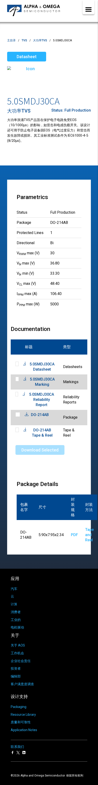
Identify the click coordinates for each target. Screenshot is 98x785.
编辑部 (16, 676)
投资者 (16, 668)
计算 (14, 604)
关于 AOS (18, 645)
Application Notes (24, 730)
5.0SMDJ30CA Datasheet (41, 367)
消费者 (16, 612)
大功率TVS (40, 40)
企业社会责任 (21, 661)
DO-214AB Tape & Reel (42, 433)
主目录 (11, 40)
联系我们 (17, 747)
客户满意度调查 (22, 684)
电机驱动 (17, 627)
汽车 (14, 589)
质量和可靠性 (21, 722)
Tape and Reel (89, 534)
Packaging (18, 707)
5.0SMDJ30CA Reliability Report (41, 399)
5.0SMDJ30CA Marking (42, 382)
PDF (74, 535)
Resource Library (23, 714)
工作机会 (17, 653)
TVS (24, 40)
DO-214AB (40, 414)
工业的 (16, 620)
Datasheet (27, 56)
